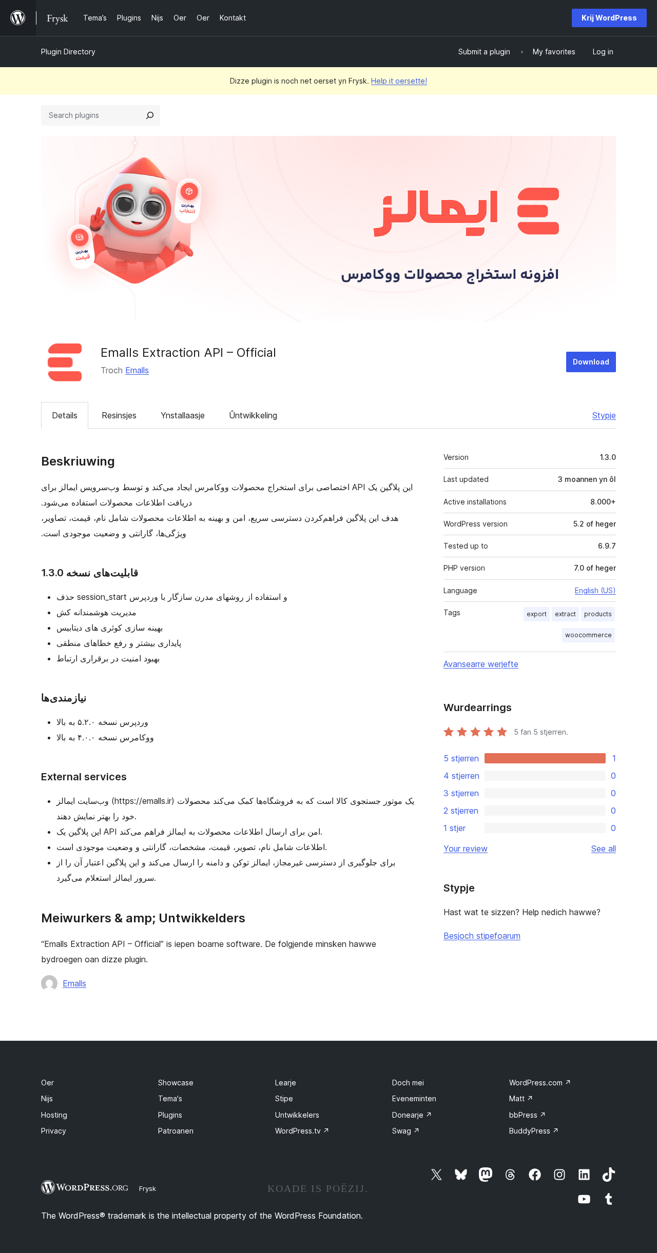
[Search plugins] (150, 115)
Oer (47, 1082)
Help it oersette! (399, 80)
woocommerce (588, 635)
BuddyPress (534, 1130)
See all (603, 848)
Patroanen (176, 1130)
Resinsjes (119, 415)
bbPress (527, 1114)
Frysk (147, 1188)
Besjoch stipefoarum (481, 936)
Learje (285, 1082)
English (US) (595, 590)
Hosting (54, 1114)
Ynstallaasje (183, 415)
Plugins (170, 1114)
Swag (406, 1130)
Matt (521, 1098)
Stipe (284, 1098)
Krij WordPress (609, 17)
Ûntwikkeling (253, 415)
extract (565, 614)
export (537, 614)
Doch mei (408, 1082)
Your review (465, 848)
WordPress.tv (302, 1130)
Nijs (47, 1098)
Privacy (53, 1130)
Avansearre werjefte (480, 664)
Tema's (170, 1098)
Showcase (176, 1082)
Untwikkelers (297, 1114)
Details (65, 415)
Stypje (604, 415)
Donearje (412, 1114)
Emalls (137, 370)
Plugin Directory (68, 51)
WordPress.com (540, 1082)
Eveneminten (414, 1098)
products (598, 614)
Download (591, 361)
